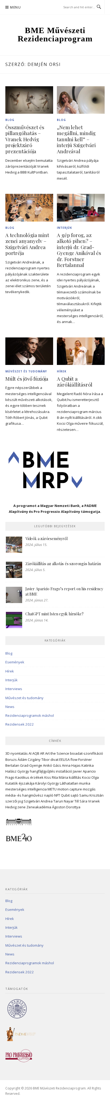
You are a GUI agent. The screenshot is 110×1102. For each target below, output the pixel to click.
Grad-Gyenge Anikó (36, 765)
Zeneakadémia (38, 807)
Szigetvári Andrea (38, 801)
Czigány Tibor (39, 759)
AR (42, 753)
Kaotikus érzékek (29, 777)
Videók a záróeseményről (46, 538)
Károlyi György (47, 783)
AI (30, 753)
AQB (35, 753)
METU (52, 789)
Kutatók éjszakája (19, 783)
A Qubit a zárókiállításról (74, 381)
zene (21, 807)
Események (14, 662)
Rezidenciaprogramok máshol (29, 715)
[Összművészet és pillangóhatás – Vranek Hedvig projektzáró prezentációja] (29, 99)
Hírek (61, 371)
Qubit (65, 795)
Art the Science (57, 753)
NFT (57, 795)
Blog (9, 120)
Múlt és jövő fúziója (26, 378)
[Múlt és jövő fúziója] (29, 350)
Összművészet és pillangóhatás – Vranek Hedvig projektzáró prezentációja (24, 139)
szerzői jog (14, 801)
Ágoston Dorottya (66, 807)
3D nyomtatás (16, 753)
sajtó (74, 795)
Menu (15, 7)
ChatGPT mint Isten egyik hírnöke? (54, 613)
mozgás (89, 789)
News (9, 706)
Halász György (17, 771)
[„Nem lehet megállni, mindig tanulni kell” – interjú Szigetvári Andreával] (81, 99)
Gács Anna (61, 765)
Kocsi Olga (90, 777)
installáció (64, 771)
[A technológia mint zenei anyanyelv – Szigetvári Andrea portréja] (29, 207)
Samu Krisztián (91, 795)
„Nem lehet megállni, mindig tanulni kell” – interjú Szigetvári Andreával (76, 139)
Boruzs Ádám (16, 759)
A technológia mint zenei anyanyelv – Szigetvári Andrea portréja (27, 244)
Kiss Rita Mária (56, 777)
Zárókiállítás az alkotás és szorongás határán (63, 563)
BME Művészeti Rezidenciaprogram (55, 34)
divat (54, 759)
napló (48, 795)
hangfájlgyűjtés (42, 771)
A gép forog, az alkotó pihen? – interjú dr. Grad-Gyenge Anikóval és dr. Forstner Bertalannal (79, 250)
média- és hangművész (24, 795)
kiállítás (75, 777)
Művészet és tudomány (26, 371)
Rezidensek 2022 (19, 724)
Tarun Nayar (63, 801)
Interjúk (64, 227)
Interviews (13, 688)
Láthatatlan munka (75, 783)
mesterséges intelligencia (26, 789)
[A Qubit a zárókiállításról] (81, 350)
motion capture (69, 789)
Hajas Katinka (82, 765)
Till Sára (80, 801)
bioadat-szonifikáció (86, 753)
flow (73, 759)
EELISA (64, 759)
